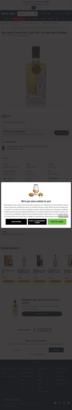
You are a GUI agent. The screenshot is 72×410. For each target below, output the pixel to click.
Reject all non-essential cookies (37, 221)
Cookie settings (16, 222)
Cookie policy (63, 216)
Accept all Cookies (57, 222)
